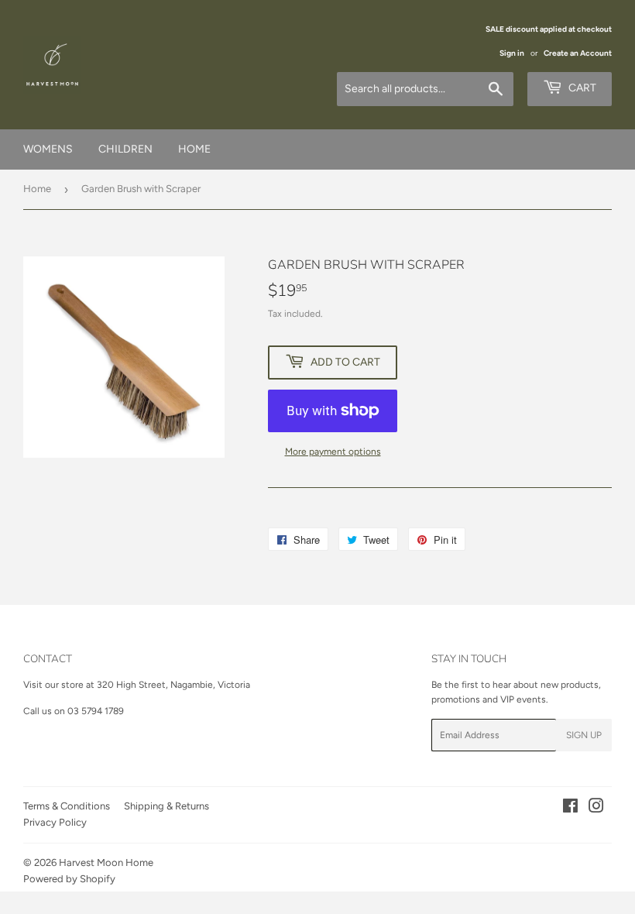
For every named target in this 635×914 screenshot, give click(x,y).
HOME (194, 149)
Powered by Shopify (69, 879)
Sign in (511, 53)
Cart (581, 87)
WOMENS (48, 149)
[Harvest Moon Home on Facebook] (570, 808)
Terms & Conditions (66, 806)
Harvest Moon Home (106, 862)
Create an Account (578, 53)
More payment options (333, 451)
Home (37, 188)
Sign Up (584, 735)
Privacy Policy (55, 822)
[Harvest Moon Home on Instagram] (596, 808)
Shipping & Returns (166, 806)
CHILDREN (125, 149)
